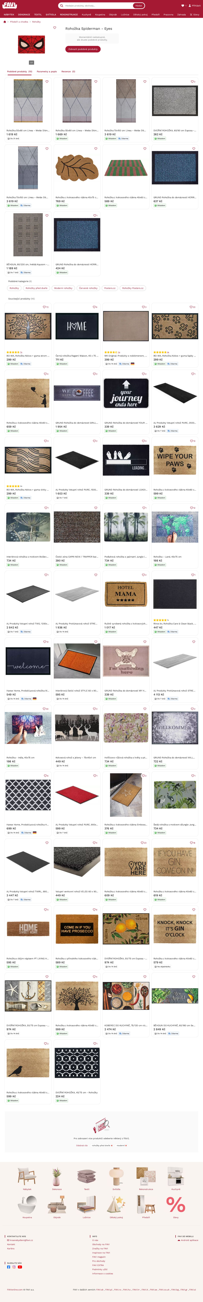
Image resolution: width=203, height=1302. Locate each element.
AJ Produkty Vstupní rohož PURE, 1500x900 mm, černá (84, 489)
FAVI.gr (184, 1289)
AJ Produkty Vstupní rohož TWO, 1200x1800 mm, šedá (35, 623)
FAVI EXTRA (98, 1265)
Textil (86, 1189)
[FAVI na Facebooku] (8, 1266)
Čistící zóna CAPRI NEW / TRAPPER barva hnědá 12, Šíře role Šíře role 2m (94, 556)
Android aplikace (189, 1240)
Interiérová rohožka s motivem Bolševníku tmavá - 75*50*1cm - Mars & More (47, 556)
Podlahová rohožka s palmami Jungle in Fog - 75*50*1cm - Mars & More (142, 556)
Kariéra (10, 1248)
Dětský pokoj (116, 1217)
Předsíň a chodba (19, 22)
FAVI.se (154, 1289)
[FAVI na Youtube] (20, 1266)
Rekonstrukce (146, 1189)
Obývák (57, 1217)
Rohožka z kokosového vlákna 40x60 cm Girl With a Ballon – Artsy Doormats (47, 422)
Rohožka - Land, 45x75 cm (168, 556)
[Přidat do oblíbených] (54, 28)
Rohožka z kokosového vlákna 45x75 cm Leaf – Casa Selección (89, 197)
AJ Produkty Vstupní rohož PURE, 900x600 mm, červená (85, 824)
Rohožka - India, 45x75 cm (20, 757)
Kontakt (11, 1244)
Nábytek (27, 1189)
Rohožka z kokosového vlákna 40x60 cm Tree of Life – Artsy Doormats (93, 1025)
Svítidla (116, 1189)
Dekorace (57, 1189)
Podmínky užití (99, 1269)
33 (194, 307)
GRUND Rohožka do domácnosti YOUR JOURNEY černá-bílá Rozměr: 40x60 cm (145, 422)
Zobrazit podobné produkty (83, 49)
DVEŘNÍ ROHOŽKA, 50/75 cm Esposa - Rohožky (129, 958)
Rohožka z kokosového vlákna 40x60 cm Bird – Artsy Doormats (40, 1092)
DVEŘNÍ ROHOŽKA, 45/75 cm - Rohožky (77, 1092)
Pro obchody (98, 1261)
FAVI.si (192, 1289)
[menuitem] (9, 14)
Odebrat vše (82, 1145)
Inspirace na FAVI (101, 1252)
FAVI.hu (127, 1289)
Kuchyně (175, 1189)
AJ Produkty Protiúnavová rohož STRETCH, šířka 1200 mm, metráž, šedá (93, 623)
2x (119, 352)
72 (47, 307)
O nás (95, 1240)
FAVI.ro (118, 1289)
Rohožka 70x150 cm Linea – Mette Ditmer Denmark (131, 130)
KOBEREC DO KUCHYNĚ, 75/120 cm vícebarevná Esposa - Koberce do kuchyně (145, 1025)
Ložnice (87, 1217)
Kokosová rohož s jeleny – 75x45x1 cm (76, 757)
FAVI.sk (100, 1289)
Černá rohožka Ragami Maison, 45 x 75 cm (78, 355)
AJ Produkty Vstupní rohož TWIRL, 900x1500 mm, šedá (35, 891)
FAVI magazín (99, 1257)
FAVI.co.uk (164, 1289)
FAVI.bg (175, 1289)
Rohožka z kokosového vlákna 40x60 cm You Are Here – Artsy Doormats (142, 891)
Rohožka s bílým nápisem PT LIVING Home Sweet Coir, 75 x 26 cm (41, 958)
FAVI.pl (109, 1289)
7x (21, 352)
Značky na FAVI (100, 1248)
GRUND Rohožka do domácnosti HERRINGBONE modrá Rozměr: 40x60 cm (95, 264)
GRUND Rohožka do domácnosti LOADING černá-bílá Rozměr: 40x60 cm (142, 489)
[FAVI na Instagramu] (13, 1266)
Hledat (138, 5)
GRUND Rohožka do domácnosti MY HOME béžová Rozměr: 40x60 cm (141, 690)
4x (168, 352)
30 (47, 709)
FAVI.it (145, 1289)
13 (194, 441)
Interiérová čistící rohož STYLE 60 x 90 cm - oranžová (84, 690)
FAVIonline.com (15, 1289)
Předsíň (146, 1217)
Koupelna (27, 1217)
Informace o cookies (102, 1273)
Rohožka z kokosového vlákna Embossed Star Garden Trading (136, 824)
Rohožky (36, 22)
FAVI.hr (136, 1289)
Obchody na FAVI (101, 1244)
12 (194, 508)
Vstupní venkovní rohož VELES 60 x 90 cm (78, 891)
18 (194, 843)
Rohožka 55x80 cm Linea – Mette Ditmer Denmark (33, 130)
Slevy (175, 1217)
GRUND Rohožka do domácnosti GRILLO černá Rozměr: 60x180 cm (91, 422)
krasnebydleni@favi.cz (21, 1240)
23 (145, 843)
